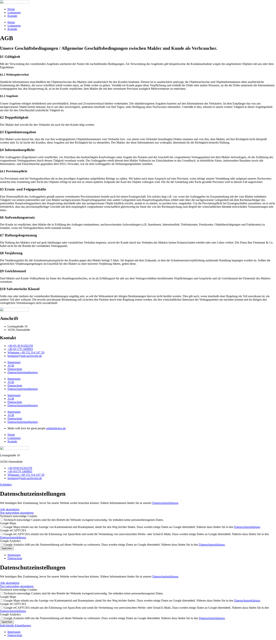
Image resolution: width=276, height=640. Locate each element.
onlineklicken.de (56, 428)
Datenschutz (15, 369)
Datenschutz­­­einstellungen (23, 372)
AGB (11, 365)
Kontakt (12, 15)
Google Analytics (10, 540)
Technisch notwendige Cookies (18, 516)
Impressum (14, 362)
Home (11, 9)
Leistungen (14, 12)
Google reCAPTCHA (13, 530)
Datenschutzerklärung (165, 503)
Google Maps (8, 523)
